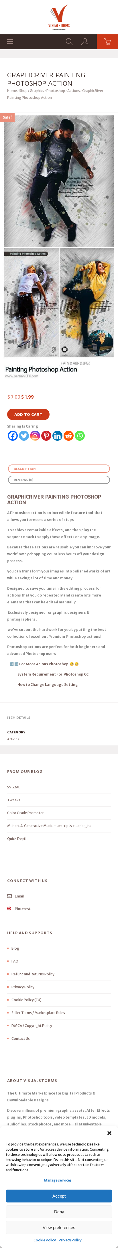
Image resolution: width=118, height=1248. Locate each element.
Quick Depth (17, 838)
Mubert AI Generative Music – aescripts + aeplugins (49, 826)
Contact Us (20, 1038)
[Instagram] (35, 436)
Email (19, 896)
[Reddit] (69, 436)
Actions (73, 90)
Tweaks (13, 800)
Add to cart (28, 414)
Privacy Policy (70, 1240)
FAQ (14, 961)
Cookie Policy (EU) (26, 1000)
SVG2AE (13, 787)
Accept (59, 1196)
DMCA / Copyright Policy (31, 1025)
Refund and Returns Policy (32, 974)
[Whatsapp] (80, 436)
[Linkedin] (57, 436)
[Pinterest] (46, 436)
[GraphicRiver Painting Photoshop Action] (59, 246)
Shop (23, 90)
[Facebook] (13, 436)
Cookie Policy (45, 1240)
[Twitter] (24, 436)
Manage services (58, 1180)
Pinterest (22, 909)
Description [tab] (25, 469)
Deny (59, 1211)
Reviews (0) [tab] (23, 480)
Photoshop (55, 90)
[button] (109, 1133)
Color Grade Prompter (25, 813)
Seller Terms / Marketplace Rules (38, 1013)
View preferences (59, 1227)
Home (12, 90)
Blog (15, 948)
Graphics (37, 90)
